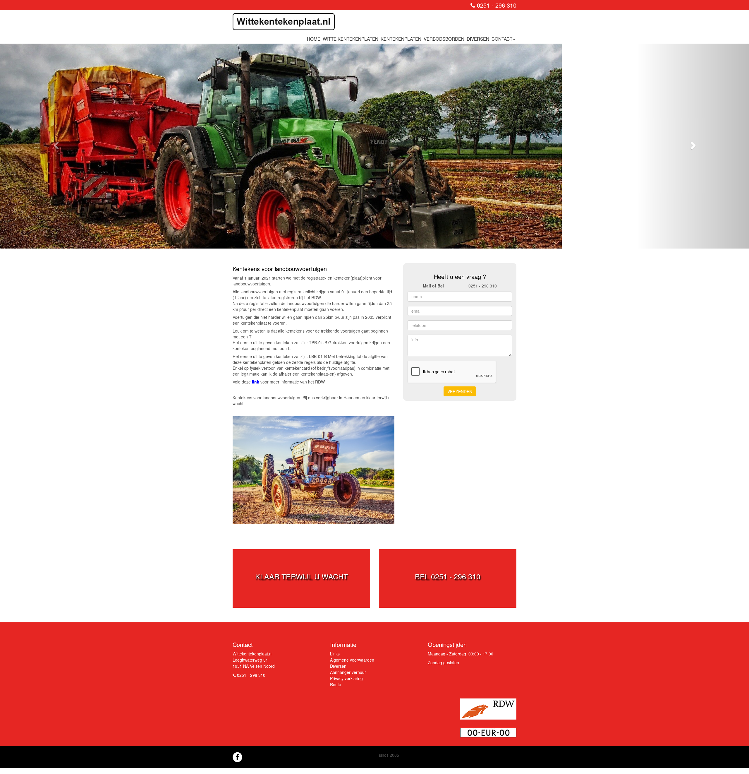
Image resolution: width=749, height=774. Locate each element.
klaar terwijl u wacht (301, 576)
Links (335, 654)
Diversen (478, 38)
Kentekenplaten (401, 38)
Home (313, 38)
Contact (502, 38)
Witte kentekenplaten (350, 38)
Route (335, 684)
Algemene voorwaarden (352, 660)
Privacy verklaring (346, 678)
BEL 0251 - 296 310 (447, 576)
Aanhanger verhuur (348, 672)
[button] (56, 146)
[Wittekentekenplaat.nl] (286, 23)
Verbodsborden (444, 38)
